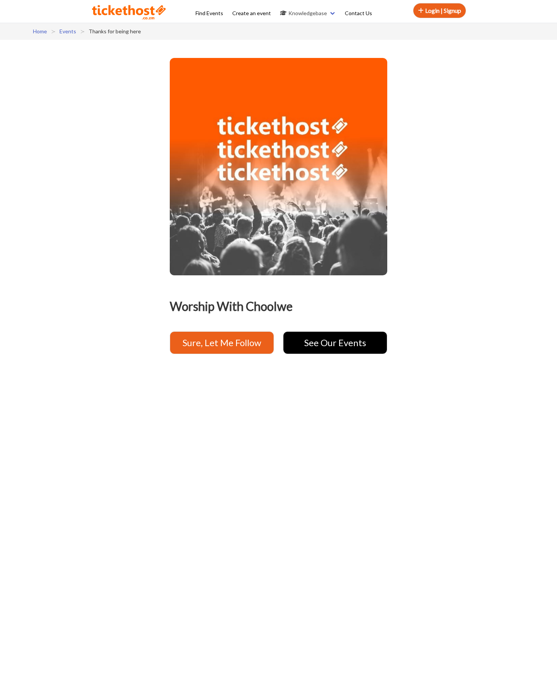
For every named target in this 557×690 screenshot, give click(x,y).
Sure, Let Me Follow (222, 342)
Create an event (251, 13)
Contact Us (358, 13)
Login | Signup (443, 10)
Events (67, 31)
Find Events (209, 13)
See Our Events (335, 342)
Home (40, 31)
